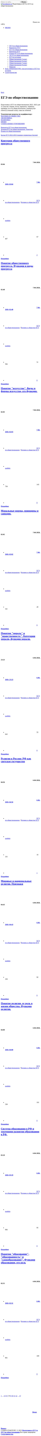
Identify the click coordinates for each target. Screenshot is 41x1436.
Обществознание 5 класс (18, 59)
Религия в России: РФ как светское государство (16, 760)
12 (16, 1396)
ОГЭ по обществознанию (18, 46)
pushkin (7, 220)
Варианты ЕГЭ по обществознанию (14, 127)
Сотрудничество (11, 72)
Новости (12, 67)
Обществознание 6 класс (18, 61)
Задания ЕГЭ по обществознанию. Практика (17, 129)
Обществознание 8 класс (18, 65)
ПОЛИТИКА (5, 120)
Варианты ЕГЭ (14, 51)
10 (12, 1396)
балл (2, 92)
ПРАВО (4, 122)
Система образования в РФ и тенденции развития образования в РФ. (20, 1131)
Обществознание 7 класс (18, 63)
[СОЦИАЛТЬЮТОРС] (6, 4)
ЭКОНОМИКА (6, 118)
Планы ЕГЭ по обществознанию (21, 53)
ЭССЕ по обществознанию (19, 55)
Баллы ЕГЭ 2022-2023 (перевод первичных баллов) (19, 135)
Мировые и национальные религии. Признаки (16, 882)
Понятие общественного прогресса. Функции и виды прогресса (17, 266)
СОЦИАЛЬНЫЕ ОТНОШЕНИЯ (13, 124)
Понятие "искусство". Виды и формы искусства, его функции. (19, 390)
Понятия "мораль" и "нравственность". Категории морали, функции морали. (18, 636)
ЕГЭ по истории (15, 57)
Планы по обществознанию (11, 131)
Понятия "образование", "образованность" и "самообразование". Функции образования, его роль (18, 1258)
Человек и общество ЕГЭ (30, 202)
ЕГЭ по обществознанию (18, 50)
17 (20, 1396)
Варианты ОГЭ (14, 48)
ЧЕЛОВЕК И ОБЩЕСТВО (10, 116)
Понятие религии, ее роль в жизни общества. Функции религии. (16, 1006)
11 (14, 1396)
